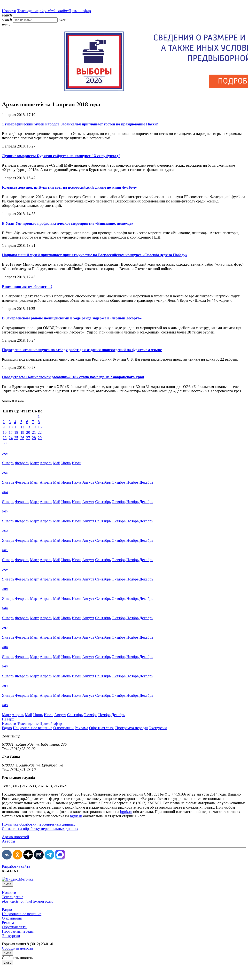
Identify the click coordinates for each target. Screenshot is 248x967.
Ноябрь (132, 482)
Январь (8, 463)
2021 (5, 550)
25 (16, 438)
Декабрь (146, 482)
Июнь (66, 463)
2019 (5, 589)
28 (34, 438)
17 (11, 432)
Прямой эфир (65, 11)
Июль (76, 463)
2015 (5, 666)
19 (22, 432)
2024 (5, 492)
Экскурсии (158, 728)
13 (28, 427)
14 (34, 427)
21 (34, 432)
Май (56, 463)
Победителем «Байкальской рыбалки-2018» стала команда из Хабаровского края (73, 377)
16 (5, 432)
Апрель (46, 463)
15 (40, 427)
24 (11, 438)
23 (5, 438)
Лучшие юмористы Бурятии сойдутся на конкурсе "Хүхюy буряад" (61, 156)
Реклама (81, 728)
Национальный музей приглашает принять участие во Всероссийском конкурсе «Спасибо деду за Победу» (94, 255)
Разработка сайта (16, 866)
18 (16, 432)
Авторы (8, 841)
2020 (5, 569)
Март (34, 463)
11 (16, 427)
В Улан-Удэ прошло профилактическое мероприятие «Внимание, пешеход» (67, 223)
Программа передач (131, 728)
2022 (5, 530)
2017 (5, 627)
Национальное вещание (32, 728)
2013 (5, 705)
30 (5, 443)
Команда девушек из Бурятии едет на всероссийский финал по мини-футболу (69, 187)
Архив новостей (15, 837)
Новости (9, 11)
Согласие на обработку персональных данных (40, 829)
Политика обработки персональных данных (38, 824)
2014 (5, 685)
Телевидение (28, 11)
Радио (7, 728)
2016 (5, 647)
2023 (5, 511)
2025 (5, 472)
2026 (5, 453)
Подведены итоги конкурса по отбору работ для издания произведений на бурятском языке (82, 350)
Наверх (8, 719)
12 (22, 427)
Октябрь (118, 482)
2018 (5, 608)
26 (22, 438)
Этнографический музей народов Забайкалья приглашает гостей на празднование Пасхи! (80, 124)
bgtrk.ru (126, 812)
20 (28, 432)
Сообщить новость (17, 948)
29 (40, 438)
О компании (63, 728)
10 (11, 427)
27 (28, 438)
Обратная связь (101, 728)
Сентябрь (103, 482)
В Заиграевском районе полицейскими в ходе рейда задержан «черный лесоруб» (72, 318)
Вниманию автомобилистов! (27, 287)
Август (88, 482)
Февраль (22, 463)
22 (40, 432)
